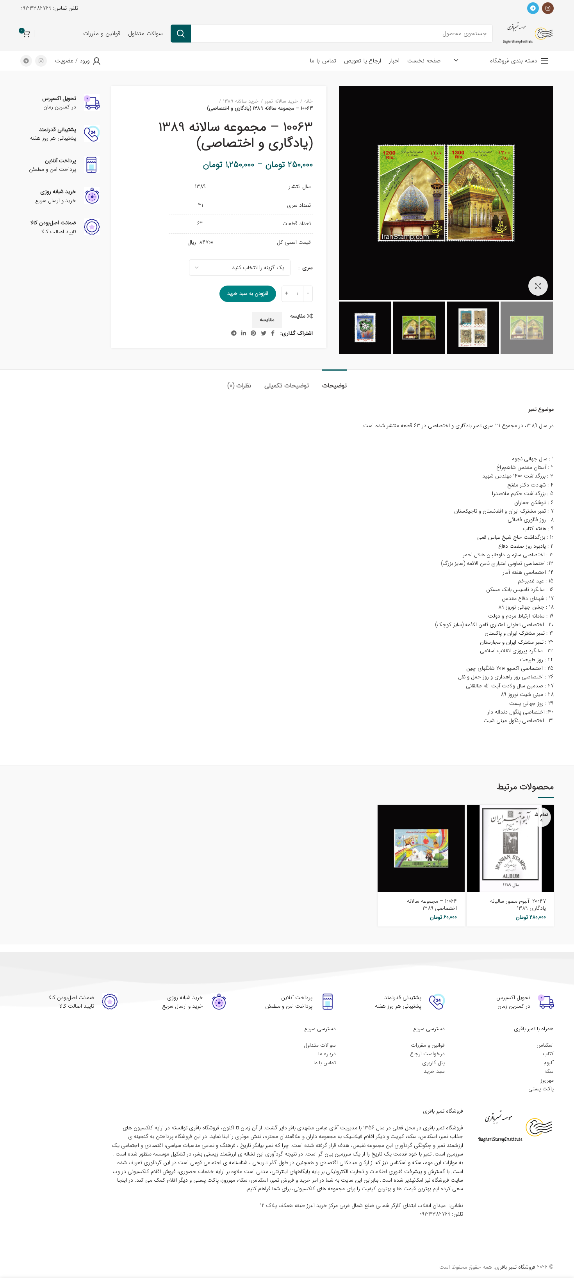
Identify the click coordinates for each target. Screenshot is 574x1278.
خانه (308, 101)
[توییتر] (263, 333)
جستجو (181, 34)
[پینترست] (253, 333)
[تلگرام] (533, 8)
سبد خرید (434, 1071)
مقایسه (297, 316)
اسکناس (545, 1045)
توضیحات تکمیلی (286, 385)
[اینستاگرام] (548, 8)
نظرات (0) (239, 385)
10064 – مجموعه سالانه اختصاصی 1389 (432, 905)
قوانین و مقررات (428, 1045)
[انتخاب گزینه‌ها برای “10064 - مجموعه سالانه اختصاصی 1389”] (383, 817)
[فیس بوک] (273, 333)
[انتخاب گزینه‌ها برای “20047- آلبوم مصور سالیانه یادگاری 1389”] (473, 817)
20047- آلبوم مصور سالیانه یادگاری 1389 (518, 905)
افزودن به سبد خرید (247, 293)
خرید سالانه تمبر (281, 101)
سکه (549, 1071)
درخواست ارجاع (427, 1053)
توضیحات (334, 385)
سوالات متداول (320, 1045)
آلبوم (549, 1062)
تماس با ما (325, 1062)
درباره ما (327, 1053)
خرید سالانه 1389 (240, 101)
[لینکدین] (243, 333)
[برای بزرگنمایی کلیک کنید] (538, 286)
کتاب (548, 1053)
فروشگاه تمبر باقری (515, 1267)
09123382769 (35, 8)
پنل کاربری (433, 1062)
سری (307, 268)
